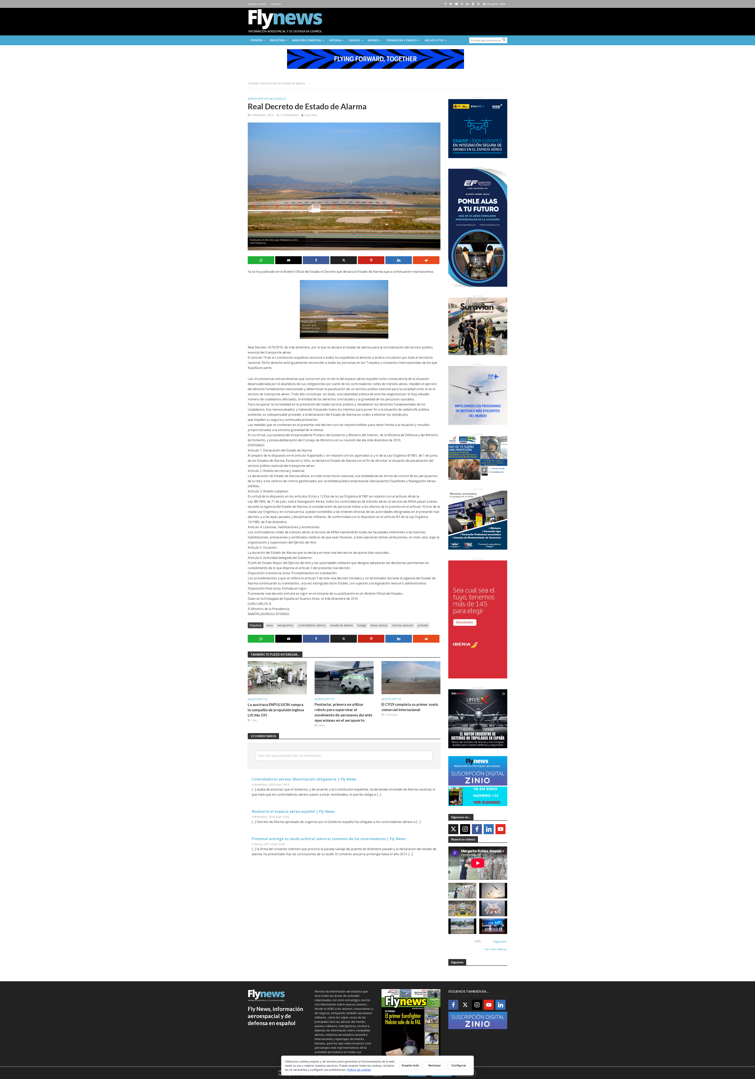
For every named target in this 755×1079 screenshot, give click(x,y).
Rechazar (434, 1065)
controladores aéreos (312, 625)
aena (269, 625)
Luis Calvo (310, 115)
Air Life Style (434, 40)
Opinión (256, 40)
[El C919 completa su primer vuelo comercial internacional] (410, 677)
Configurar (458, 1065)
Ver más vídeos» (496, 949)
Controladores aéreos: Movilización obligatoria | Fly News (304, 779)
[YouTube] (500, 829)
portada (423, 625)
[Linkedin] (489, 829)
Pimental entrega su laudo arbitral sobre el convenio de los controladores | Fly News (329, 838)
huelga (361, 625)
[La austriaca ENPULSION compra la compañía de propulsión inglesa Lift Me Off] (277, 677)
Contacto (276, 4)
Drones (373, 40)
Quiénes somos (257, 4)
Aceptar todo (410, 1065)
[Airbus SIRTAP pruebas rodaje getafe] (462, 926)
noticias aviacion (402, 625)
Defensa (335, 40)
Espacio (354, 40)
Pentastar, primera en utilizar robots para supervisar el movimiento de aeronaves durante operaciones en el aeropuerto (343, 712)
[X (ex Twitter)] (453, 829)
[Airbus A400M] (493, 908)
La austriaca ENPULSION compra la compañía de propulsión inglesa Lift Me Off (276, 709)
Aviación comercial (306, 40)
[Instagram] (465, 829)
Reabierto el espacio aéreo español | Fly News (293, 811)
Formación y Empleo (402, 40)
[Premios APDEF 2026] (493, 926)
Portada (253, 83)
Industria (277, 40)
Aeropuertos (258, 98)
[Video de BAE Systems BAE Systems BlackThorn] (493, 891)
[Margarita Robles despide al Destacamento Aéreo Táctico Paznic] (462, 891)
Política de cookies (359, 1069)
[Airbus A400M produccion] (462, 908)
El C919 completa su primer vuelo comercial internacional (409, 707)
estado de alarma (341, 625)
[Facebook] (477, 829)
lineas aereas (379, 625)
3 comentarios (289, 115)
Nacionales (277, 98)
